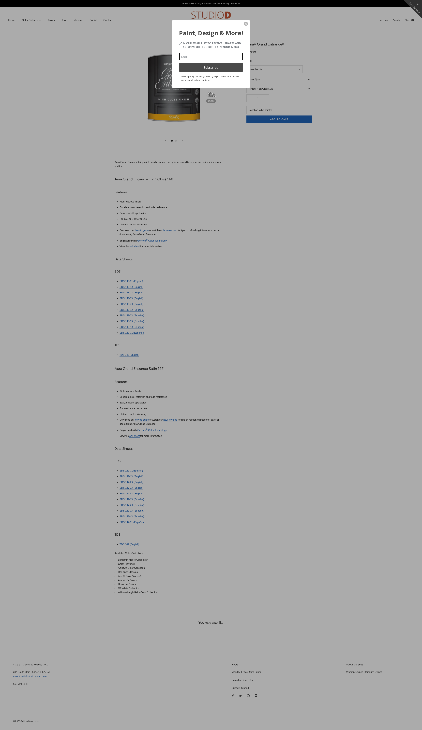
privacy (211, 101)
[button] (246, 24)
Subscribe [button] (211, 67)
